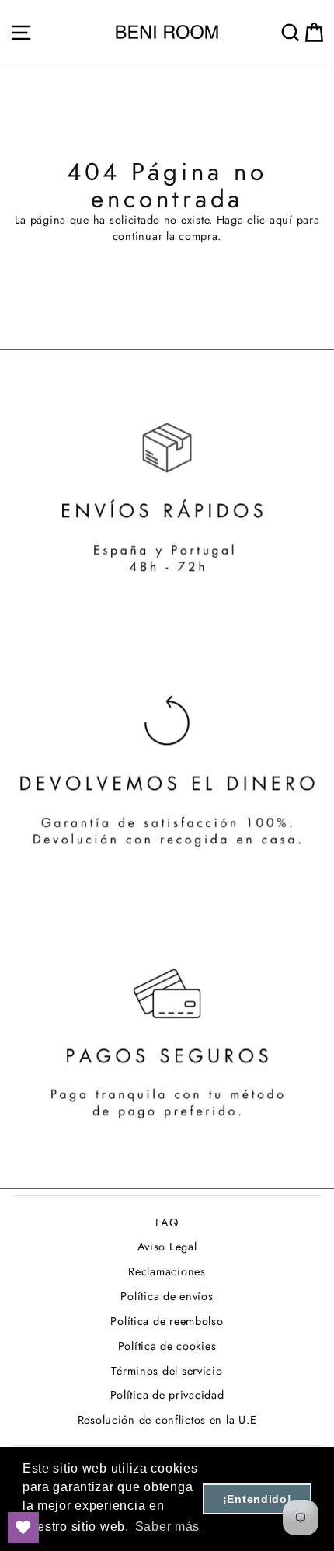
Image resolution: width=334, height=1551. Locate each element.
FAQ (166, 1222)
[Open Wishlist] (23, 1527)
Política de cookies (167, 1346)
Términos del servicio (166, 1371)
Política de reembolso (166, 1321)
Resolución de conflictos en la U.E (167, 1420)
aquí (281, 220)
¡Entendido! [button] (257, 1499)
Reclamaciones (166, 1271)
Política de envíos (166, 1296)
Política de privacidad (167, 1395)
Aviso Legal (167, 1246)
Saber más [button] (167, 1526)
